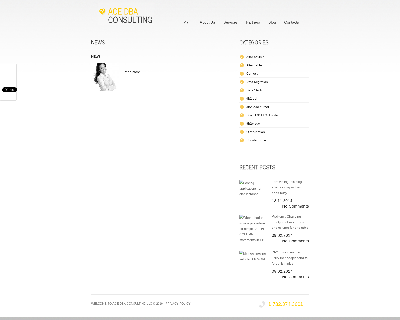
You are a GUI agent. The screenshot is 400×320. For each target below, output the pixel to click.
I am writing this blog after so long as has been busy (287, 187)
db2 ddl (251, 98)
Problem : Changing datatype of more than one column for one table (290, 222)
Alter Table (254, 65)
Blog (272, 22)
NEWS (96, 56)
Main (187, 22)
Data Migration (257, 82)
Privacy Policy (178, 303)
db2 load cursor (257, 107)
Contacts (291, 22)
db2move (253, 123)
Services (230, 22)
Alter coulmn (255, 57)
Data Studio (254, 90)
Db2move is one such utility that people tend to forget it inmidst (290, 257)
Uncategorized (257, 140)
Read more (132, 72)
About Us (207, 22)
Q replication (255, 132)
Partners (253, 22)
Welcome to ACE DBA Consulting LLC (121, 303)
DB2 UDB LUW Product (263, 115)
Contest (252, 73)
